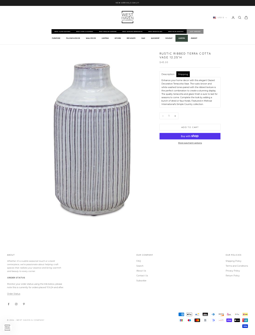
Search (139, 266)
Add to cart (190, 127)
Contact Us (142, 275)
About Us (141, 270)
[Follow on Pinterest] (23, 304)
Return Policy (233, 275)
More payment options (190, 143)
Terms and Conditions (237, 266)
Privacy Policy (233, 270)
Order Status (13, 293)
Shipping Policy (233, 261)
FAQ (138, 261)
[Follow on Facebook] (8, 304)
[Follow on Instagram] (16, 304)
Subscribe (141, 280)
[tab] (168, 74)
